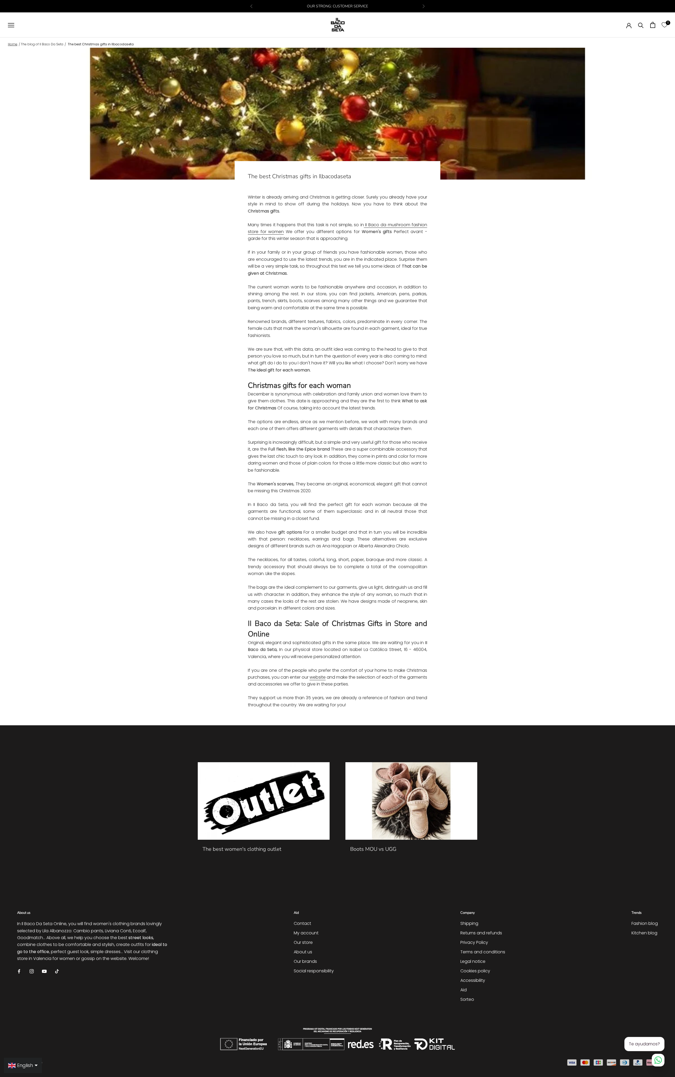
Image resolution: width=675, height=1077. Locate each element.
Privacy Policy (474, 942)
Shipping (469, 923)
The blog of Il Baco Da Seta (42, 44)
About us (303, 952)
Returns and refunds (481, 933)
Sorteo (467, 999)
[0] (664, 25)
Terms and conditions (482, 952)
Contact (302, 923)
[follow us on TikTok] (57, 971)
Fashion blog (644, 923)
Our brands (305, 961)
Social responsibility (314, 971)
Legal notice (472, 961)
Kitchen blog (644, 933)
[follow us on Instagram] (31, 971)
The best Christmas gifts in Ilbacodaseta (101, 44)
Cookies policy (475, 971)
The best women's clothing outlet (241, 849)
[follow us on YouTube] (44, 971)
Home (12, 44)
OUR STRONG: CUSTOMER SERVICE (337, 6)
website (318, 677)
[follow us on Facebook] (19, 971)
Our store (303, 942)
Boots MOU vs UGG (373, 849)
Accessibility (472, 980)
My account (306, 933)
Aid (463, 990)
